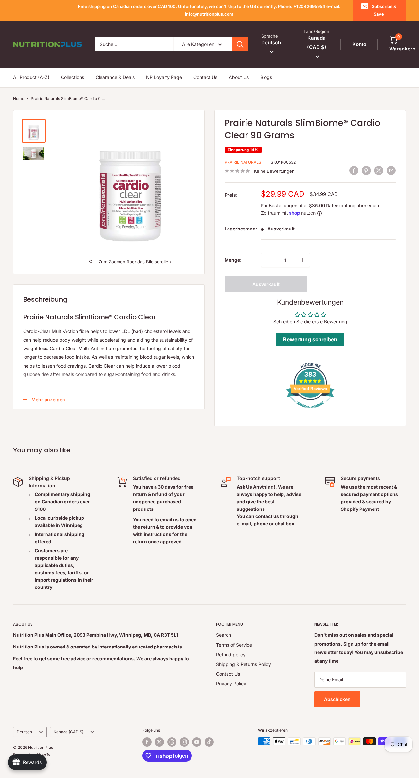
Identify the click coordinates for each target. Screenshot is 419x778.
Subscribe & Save (384, 10)
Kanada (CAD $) (68, 731)
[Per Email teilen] (391, 170)
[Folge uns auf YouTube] (196, 742)
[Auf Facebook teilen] (353, 170)
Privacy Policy (231, 683)
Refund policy (231, 654)
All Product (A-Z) (31, 77)
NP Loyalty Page (164, 77)
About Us (239, 77)
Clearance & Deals (115, 77)
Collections (72, 77)
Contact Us (205, 77)
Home (18, 98)
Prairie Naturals (243, 162)
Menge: (233, 260)
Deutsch (24, 731)
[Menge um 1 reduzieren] (268, 260)
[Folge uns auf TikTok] (209, 742)
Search (223, 635)
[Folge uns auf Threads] (171, 742)
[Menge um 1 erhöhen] (303, 260)
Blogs (266, 77)
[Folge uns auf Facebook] (147, 742)
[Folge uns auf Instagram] (184, 742)
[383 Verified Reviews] (310, 411)
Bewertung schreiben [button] (310, 339)
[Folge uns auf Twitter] (159, 742)
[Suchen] (240, 44)
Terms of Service (234, 645)
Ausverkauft (266, 284)
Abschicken (337, 699)
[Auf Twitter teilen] (378, 170)
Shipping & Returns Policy (243, 664)
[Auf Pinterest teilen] (366, 170)
